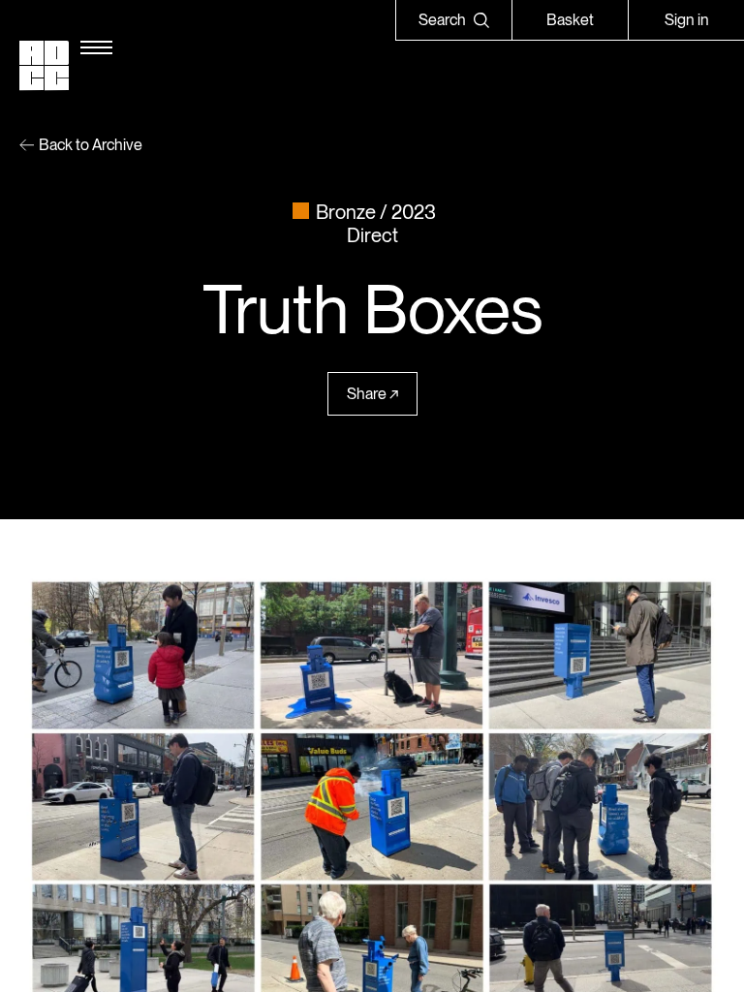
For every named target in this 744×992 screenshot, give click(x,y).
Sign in (687, 20)
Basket (570, 20)
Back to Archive (90, 145)
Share (367, 394)
